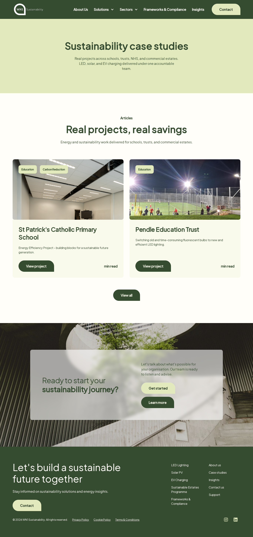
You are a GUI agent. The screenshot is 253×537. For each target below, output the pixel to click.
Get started (158, 388)
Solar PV (177, 472)
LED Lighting (180, 465)
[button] (104, 9)
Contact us (216, 487)
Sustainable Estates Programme (185, 489)
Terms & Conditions (127, 519)
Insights (198, 9)
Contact (226, 9)
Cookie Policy (102, 519)
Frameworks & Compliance (165, 9)
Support (214, 495)
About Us (81, 9)
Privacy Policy (80, 519)
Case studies (218, 472)
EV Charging (179, 480)
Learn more (158, 402)
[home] (28, 9)
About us (215, 465)
